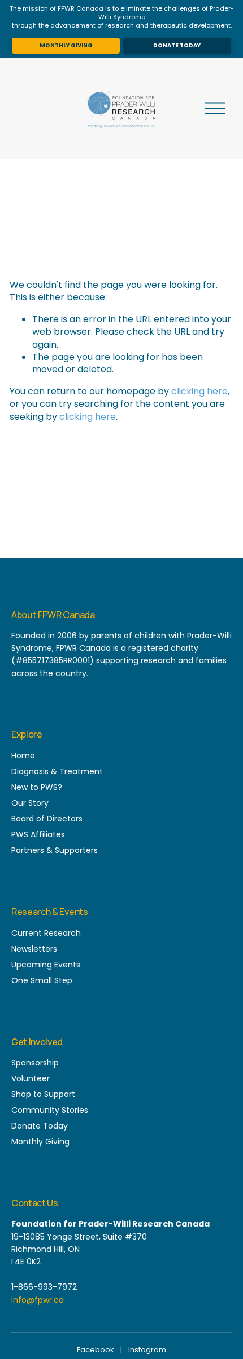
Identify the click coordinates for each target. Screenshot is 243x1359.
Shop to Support (43, 1094)
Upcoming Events (45, 964)
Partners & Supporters (54, 850)
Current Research (46, 933)
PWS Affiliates (38, 834)
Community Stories (49, 1110)
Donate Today (177, 45)
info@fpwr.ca (37, 1299)
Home (23, 755)
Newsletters (34, 948)
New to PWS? (36, 787)
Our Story (30, 803)
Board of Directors (47, 818)
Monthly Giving (66, 45)
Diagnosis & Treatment (57, 771)
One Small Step (41, 980)
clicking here (199, 391)
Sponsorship (35, 1062)
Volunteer (30, 1078)
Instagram (147, 1349)
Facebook (95, 1349)
